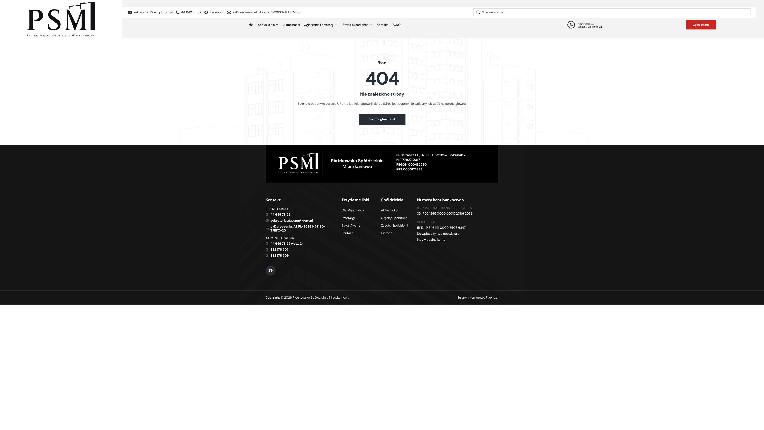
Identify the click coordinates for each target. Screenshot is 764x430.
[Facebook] (271, 271)
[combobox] (611, 12)
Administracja (586, 23)
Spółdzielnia (266, 25)
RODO (396, 25)
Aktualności (291, 25)
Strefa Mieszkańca (355, 25)
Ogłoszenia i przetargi (319, 25)
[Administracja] (571, 24)
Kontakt (382, 25)
